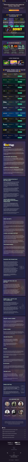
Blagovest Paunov (7, 415)
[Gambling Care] (10, 444)
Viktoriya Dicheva (21, 407)
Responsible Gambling (14, 449)
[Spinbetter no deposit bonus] (6, 47)
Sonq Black (14, 415)
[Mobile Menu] (26, 1)
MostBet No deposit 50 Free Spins (14, 50)
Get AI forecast (14, 10)
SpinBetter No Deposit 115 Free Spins (6, 50)
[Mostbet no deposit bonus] (14, 47)
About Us (14, 447)
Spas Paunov (7, 407)
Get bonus (19, 76)
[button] (14, 430)
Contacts (14, 448)
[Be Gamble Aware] (10, 442)
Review (6, 24)
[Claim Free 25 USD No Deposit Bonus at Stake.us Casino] (21, 47)
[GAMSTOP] (17, 442)
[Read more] (6, 62)
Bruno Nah (21, 415)
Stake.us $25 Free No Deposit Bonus (21, 50)
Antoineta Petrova (14, 407)
